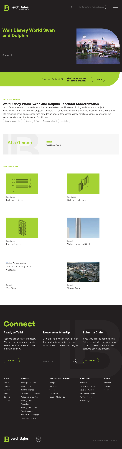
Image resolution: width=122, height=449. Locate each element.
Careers (7, 397)
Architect (83, 383)
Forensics (24, 404)
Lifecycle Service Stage (59, 379)
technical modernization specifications (54, 107)
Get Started (90, 360)
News (6, 393)
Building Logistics (28, 400)
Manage (52, 390)
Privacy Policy (113, 440)
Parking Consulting (28, 383)
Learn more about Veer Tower (30, 277)
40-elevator (28, 110)
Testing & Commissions (30, 393)
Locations (7, 390)
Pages (6, 379)
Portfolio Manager (87, 397)
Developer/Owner (87, 390)
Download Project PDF (52, 79)
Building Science (27, 390)
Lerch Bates (8, 107)
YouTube (108, 390)
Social (107, 379)
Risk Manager (85, 400)
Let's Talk (98, 79)
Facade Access (27, 411)
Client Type (85, 379)
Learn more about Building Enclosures (91, 189)
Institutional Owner (87, 393)
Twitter (107, 386)
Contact (11, 360)
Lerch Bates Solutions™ (30, 418)
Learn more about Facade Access (30, 233)
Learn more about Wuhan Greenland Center (91, 233)
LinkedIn (107, 383)
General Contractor (87, 386)
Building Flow (26, 386)
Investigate (53, 393)
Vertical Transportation (30, 415)
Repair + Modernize (57, 397)
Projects (7, 386)
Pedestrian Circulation (29, 397)
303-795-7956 (21, 345)
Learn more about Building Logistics (30, 189)
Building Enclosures (29, 408)
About (6, 383)
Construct (53, 386)
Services (24, 379)
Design (52, 383)
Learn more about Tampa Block (91, 277)
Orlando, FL (50, 110)
